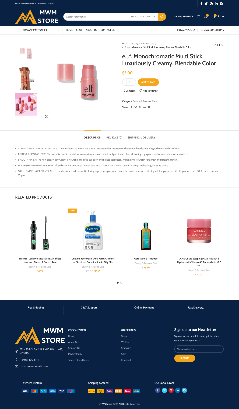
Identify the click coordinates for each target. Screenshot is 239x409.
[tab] (92, 135)
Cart (123, 353)
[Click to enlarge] (46, 116)
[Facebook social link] (201, 3)
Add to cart (148, 82)
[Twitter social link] (206, 3)
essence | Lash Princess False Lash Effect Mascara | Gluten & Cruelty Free (40, 260)
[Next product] (222, 45)
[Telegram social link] (221, 3)
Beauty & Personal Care (142, 43)
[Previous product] (215, 45)
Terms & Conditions (78, 360)
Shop (124, 336)
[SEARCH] (162, 17)
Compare (126, 347)
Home (125, 43)
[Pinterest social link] (211, 3)
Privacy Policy (75, 353)
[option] (26, 53)
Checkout (126, 360)
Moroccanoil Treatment (146, 258)
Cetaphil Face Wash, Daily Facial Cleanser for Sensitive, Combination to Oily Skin (93, 260)
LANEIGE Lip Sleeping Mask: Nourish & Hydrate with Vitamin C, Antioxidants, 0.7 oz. (199, 262)
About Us (73, 342)
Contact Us (74, 347)
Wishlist (125, 342)
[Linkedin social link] (216, 3)
